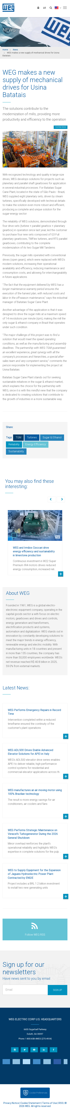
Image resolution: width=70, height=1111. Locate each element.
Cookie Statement (31, 1103)
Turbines (32, 437)
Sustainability (16, 451)
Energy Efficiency (35, 444)
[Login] (38, 8)
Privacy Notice (11, 1103)
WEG (7, 7)
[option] (35, 540)
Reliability (14, 444)
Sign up (57, 990)
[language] (58, 8)
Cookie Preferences (38, 1092)
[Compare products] (44, 8)
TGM (18, 437)
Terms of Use (49, 1103)
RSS (61, 1103)
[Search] (50, 8)
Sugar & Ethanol (52, 437)
